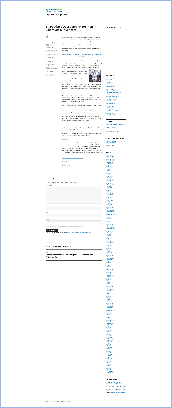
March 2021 (109, 206)
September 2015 (110, 293)
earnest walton (54, 50)
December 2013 (110, 320)
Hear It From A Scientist (112, 90)
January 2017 (110, 271)
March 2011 (109, 365)
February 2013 (110, 333)
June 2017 (109, 263)
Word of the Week (111, 114)
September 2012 (110, 340)
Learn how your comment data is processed (79, 232)
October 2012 (110, 338)
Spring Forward (110, 130)
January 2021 (110, 208)
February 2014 (110, 319)
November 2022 (110, 182)
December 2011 (110, 352)
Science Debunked (111, 103)
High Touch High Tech (56, 15)
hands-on (109, 88)
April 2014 (109, 316)
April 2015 (109, 300)
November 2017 (110, 259)
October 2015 (110, 292)
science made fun (49, 71)
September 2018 (110, 247)
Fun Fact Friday (110, 86)
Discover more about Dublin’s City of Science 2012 (72, 157)
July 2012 (109, 343)
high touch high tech (50, 55)
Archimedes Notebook (111, 141)
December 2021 (110, 194)
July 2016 (109, 279)
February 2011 (110, 367)
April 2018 (109, 252)
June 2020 (109, 218)
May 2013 (109, 328)
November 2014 (110, 307)
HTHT (108, 93)
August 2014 (110, 312)
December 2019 (110, 227)
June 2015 (109, 297)
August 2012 (110, 341)
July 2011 (109, 360)
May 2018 (109, 251)
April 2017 (109, 266)
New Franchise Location (112, 97)
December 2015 (110, 289)
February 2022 (110, 191)
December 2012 (110, 336)
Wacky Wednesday (111, 113)
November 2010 (110, 371)
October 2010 (110, 372)
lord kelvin (50, 67)
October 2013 (110, 323)
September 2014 (110, 310)
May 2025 (109, 169)
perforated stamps (50, 68)
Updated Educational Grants (113, 112)
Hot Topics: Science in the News (114, 92)
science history (52, 70)
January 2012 (110, 351)
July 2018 (109, 248)
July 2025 (109, 166)
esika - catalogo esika (112, 386)
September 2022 (111, 184)
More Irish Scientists (66, 165)
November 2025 (110, 160)
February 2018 (110, 255)
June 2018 (109, 249)
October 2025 (110, 162)
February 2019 (110, 239)
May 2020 (109, 220)
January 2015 (110, 304)
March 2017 (109, 268)
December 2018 (110, 242)
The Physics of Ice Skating (113, 131)
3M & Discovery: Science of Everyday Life (115, 144)
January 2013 (110, 334)
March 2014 (109, 317)
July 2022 (109, 186)
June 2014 (109, 313)
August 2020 (110, 215)
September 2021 (110, 199)
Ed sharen (109, 383)
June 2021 (109, 201)
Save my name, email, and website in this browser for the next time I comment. (65, 226)
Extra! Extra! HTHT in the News (114, 85)
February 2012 (110, 350)
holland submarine (50, 57)
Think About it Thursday (112, 107)
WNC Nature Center (110, 145)
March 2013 (109, 331)
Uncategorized (49, 45)
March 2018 (109, 254)
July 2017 (109, 262)
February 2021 (110, 207)
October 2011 (110, 355)
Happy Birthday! (110, 89)
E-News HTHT (48, 42)
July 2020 (109, 217)
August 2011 (109, 358)
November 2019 (110, 228)
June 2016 (109, 280)
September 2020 (111, 214)
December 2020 (110, 210)
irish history (52, 62)
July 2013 (109, 326)
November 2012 (110, 337)
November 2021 (110, 196)
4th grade (109, 79)
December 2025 (110, 159)
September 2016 (110, 276)
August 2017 (109, 261)
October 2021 (110, 197)
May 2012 (109, 345)
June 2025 (109, 167)
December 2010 (110, 369)
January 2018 (110, 256)
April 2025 (109, 170)
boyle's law (48, 47)
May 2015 (109, 299)
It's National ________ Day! (113, 95)
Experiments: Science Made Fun (114, 83)
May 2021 (109, 203)
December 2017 (110, 258)
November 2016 (110, 273)
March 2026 (109, 155)
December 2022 (110, 180)
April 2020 (109, 221)
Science (109, 102)
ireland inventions (49, 60)
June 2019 (109, 235)
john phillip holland (50, 65)
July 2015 (109, 296)
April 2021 (109, 204)
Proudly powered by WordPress (64, 401)
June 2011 (109, 361)
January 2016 (110, 287)
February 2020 (110, 224)
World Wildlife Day (111, 127)
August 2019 (109, 232)
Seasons (109, 105)
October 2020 (110, 213)
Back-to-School (110, 81)
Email (48, 212)
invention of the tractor (51, 58)
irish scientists (53, 64)
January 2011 (110, 368)
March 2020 (110, 223)
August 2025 (110, 165)
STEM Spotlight (110, 106)
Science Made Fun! (50, 38)
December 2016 (110, 272)
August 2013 (110, 324)
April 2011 (109, 364)
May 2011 (109, 362)
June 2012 (109, 344)
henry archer (53, 54)
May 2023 (109, 177)
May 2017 (109, 265)
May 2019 (109, 237)
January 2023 (110, 179)
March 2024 (110, 175)
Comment (49, 185)
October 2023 (110, 176)
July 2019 (109, 234)
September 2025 (111, 163)
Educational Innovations (111, 142)
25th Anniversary (111, 78)
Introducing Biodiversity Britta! (118, 392)
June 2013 (109, 327)
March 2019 (109, 238)
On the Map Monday (111, 99)
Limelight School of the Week (113, 96)
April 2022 (109, 189)
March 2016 (109, 285)
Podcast (109, 100)
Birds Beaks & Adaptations (116, 382)
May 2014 (109, 314)
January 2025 (110, 173)
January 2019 (110, 241)
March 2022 (109, 190)
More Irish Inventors (66, 161)
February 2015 (110, 303)
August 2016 (109, 278)
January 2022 (110, 193)
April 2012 (109, 347)
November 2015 (110, 290)
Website (48, 219)
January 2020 (110, 225)
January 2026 (110, 158)
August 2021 (110, 200)
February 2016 (110, 286)
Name (47, 206)
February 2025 (110, 172)
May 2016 (109, 282)
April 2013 (109, 330)
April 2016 (109, 283)
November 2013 (110, 321)
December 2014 (110, 306)
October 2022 (110, 183)
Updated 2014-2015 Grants (113, 110)
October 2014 (110, 309)
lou (108, 382)
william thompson (49, 75)
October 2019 (110, 230)
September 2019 (110, 231)
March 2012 (109, 348)
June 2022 (109, 187)
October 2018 (110, 245)
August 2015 (109, 295)
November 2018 (110, 244)
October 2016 (110, 275)
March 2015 (109, 302)
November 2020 (110, 211)
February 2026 (110, 156)
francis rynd (50, 53)
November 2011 (110, 354)
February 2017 (110, 269)
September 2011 (110, 357)
